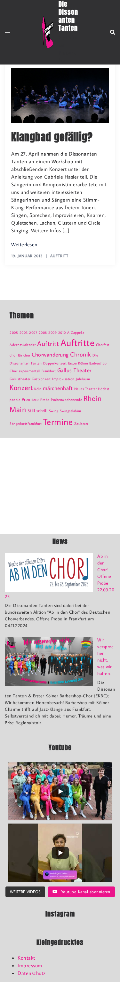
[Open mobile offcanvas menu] (7, 32)
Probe (45, 399)
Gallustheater (20, 379)
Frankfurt (49, 371)
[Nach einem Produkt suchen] (112, 32)
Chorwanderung (50, 354)
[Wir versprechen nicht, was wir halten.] (49, 661)
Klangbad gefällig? (52, 137)
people (15, 399)
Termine (58, 421)
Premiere (30, 399)
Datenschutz (32, 973)
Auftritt (59, 255)
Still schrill (38, 410)
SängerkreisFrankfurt (26, 423)
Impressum (30, 965)
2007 (33, 332)
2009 (52, 332)
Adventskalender (23, 344)
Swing (54, 411)
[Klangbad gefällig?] (60, 94)
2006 (24, 332)
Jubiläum (83, 379)
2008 (43, 332)
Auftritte (77, 342)
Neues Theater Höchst (91, 389)
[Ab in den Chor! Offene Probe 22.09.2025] (49, 572)
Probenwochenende (66, 399)
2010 (62, 332)
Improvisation (63, 379)
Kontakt (26, 958)
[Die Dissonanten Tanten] (48, 32)
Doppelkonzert (55, 363)
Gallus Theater (74, 370)
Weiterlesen (24, 244)
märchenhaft (58, 388)
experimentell (29, 371)
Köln (37, 389)
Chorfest (102, 344)
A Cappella (75, 332)
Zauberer (81, 423)
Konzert (21, 387)
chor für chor (20, 355)
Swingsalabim (70, 411)
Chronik (80, 354)
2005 (14, 332)
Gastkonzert (41, 379)
